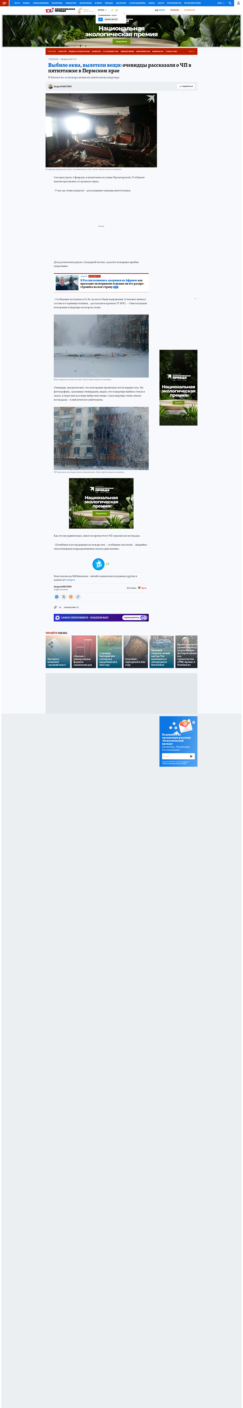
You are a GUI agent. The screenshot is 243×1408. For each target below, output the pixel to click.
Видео (26, 3)
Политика (57, 3)
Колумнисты (174, 3)
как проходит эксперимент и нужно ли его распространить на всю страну (112, 284)
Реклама (174, 10)
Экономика (85, 3)
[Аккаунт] (238, 3)
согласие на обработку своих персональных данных (175, 762)
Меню (4, 3)
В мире (98, 3)
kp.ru (144, 588)
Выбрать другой (111, 19)
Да (101, 19)
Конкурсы (96, 51)
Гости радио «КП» (110, 51)
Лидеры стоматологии (79, 51)
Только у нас (171, 51)
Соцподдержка (137, 3)
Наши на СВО (158, 51)
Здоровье (121, 3)
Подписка (189, 10)
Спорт (161, 3)
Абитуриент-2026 (143, 51)
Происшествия (192, 3)
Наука (152, 3)
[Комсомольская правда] (60, 10)
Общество (70, 3)
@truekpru (68, 580)
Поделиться (187, 86)
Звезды (109, 3)
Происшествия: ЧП (71, 607)
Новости (62, 51)
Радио (162, 10)
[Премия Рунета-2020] (84, 10)
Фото (17, 3)
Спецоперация (41, 3)
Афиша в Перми (127, 51)
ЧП (60, 607)
